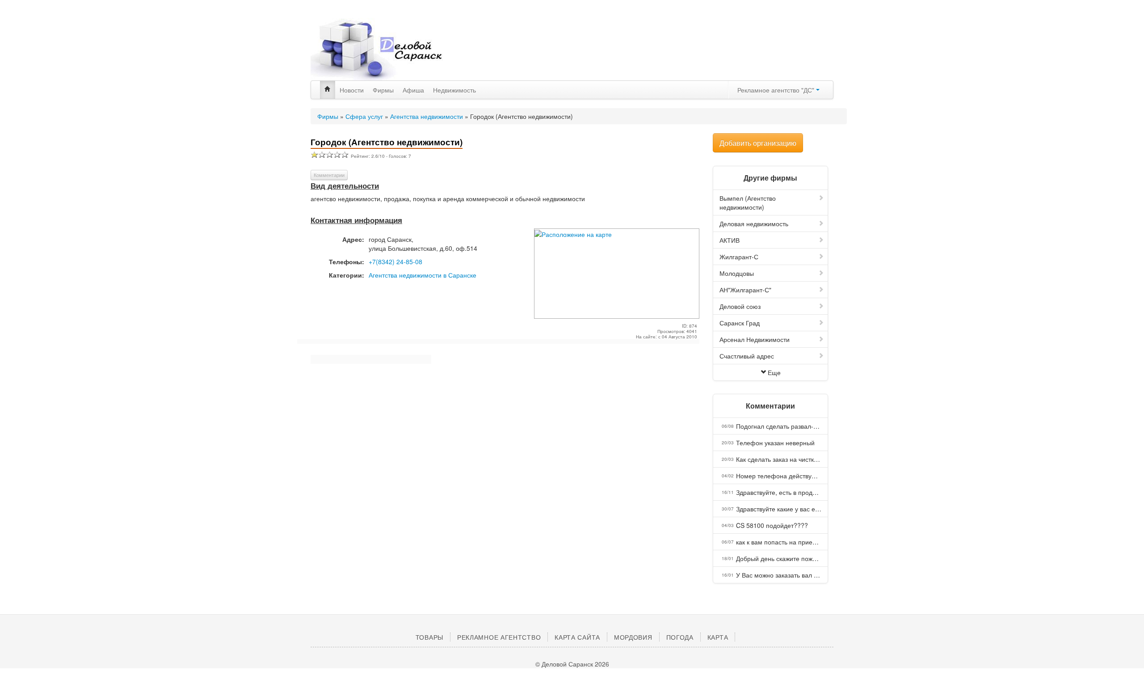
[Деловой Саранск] (393, 49)
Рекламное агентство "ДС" (776, 89)
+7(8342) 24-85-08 (395, 261)
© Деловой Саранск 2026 (572, 663)
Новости (352, 89)
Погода (680, 637)
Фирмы (383, 89)
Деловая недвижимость (753, 223)
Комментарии (329, 174)
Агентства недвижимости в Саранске (422, 274)
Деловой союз (740, 306)
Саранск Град (739, 322)
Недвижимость (454, 89)
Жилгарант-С (738, 256)
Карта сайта (577, 637)
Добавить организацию (757, 143)
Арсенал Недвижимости (754, 339)
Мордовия (633, 637)
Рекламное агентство (499, 637)
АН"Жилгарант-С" (745, 289)
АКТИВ (729, 240)
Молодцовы (736, 273)
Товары (429, 637)
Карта (717, 637)
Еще (774, 372)
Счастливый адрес (746, 355)
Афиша (413, 89)
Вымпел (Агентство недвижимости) (747, 202)
